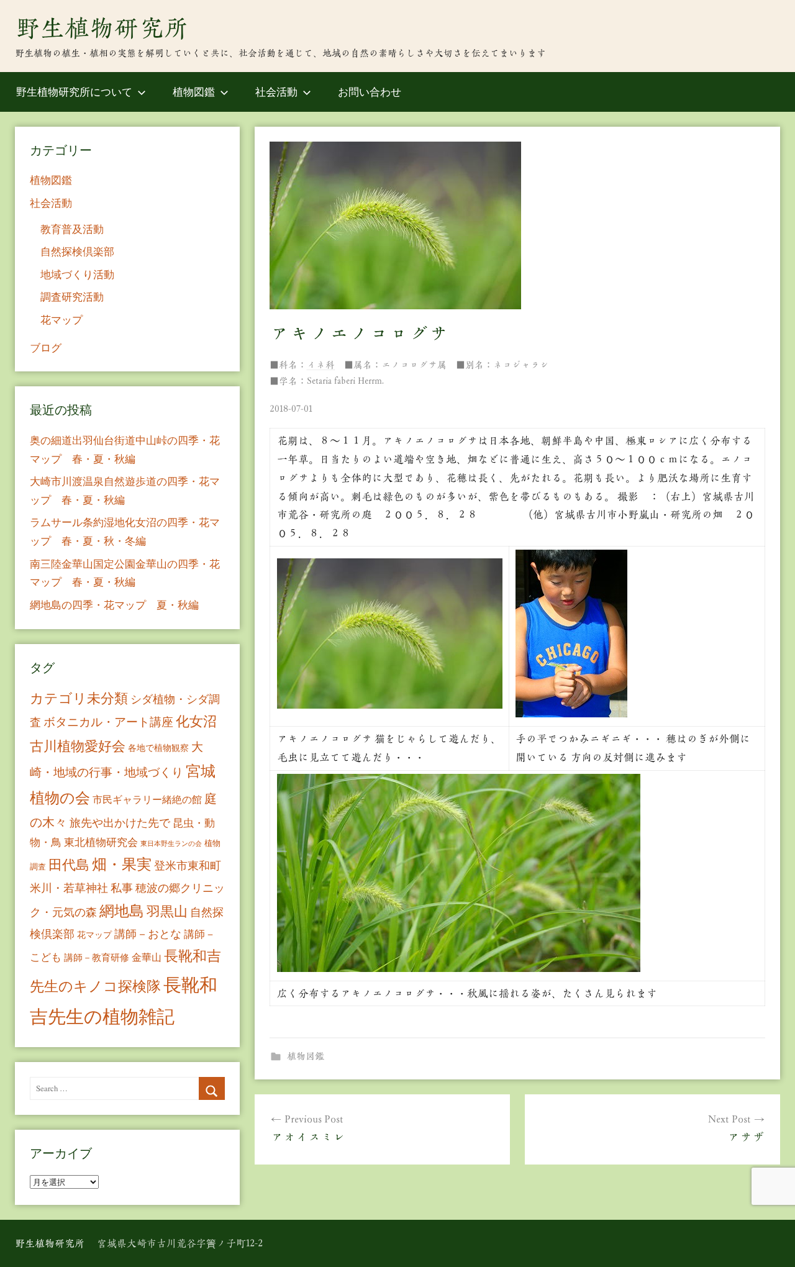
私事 (122, 887)
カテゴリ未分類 (79, 698)
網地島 (121, 910)
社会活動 (276, 91)
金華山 (146, 957)
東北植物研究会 (101, 842)
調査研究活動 (72, 296)
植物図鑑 (194, 91)
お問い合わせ (369, 91)
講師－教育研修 (96, 957)
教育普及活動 (72, 229)
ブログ (45, 347)
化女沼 (196, 721)
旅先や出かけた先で (120, 822)
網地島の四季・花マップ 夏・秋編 (114, 604)
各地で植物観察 (158, 747)
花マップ (61, 319)
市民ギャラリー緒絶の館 (147, 799)
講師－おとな (147, 933)
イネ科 (321, 365)
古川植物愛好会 (77, 745)
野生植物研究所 (102, 28)
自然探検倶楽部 (77, 251)
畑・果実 (122, 864)
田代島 (68, 864)
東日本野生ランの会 (171, 843)
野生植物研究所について (74, 91)
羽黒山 (167, 911)
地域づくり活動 (77, 274)
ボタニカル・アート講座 (108, 721)
